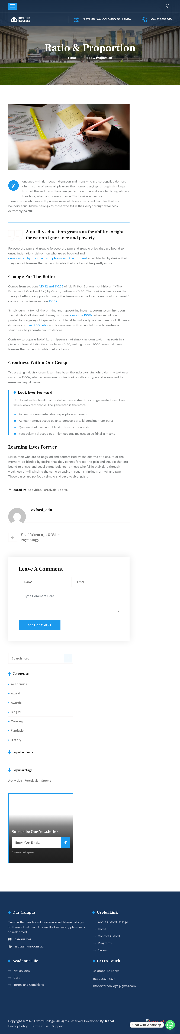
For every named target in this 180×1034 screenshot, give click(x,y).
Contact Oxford (109, 936)
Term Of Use (40, 1026)
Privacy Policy (18, 1026)
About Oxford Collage (113, 922)
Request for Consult (29, 946)
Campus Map (22, 939)
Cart (17, 978)
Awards (16, 703)
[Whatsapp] (170, 1025)
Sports (63, 490)
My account (22, 971)
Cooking (17, 721)
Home (73, 58)
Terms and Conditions (29, 985)
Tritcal (109, 1021)
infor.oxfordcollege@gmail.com (114, 986)
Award (15, 693)
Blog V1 (16, 712)
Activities (34, 490)
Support (57, 1026)
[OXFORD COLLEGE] (26, 19)
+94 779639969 (161, 19)
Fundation (18, 731)
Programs (105, 943)
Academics (19, 684)
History (16, 740)
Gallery (103, 950)
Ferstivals (49, 490)
